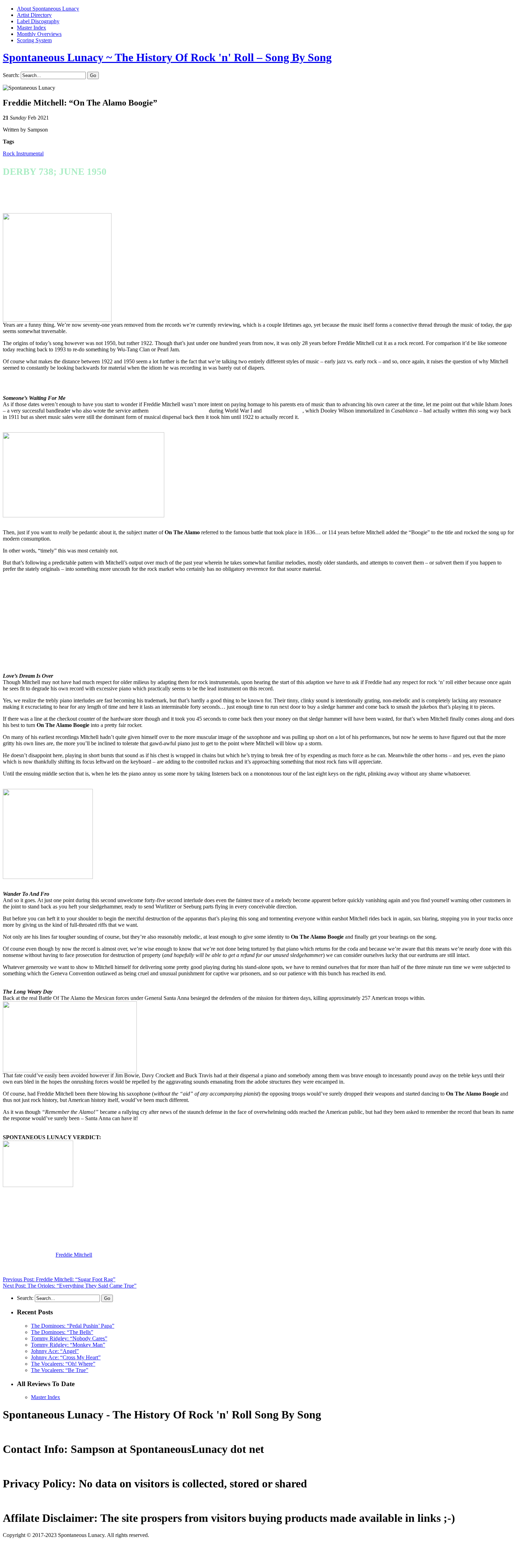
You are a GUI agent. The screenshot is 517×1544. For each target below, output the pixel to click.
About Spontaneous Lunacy (48, 9)
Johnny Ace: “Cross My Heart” (66, 1357)
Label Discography (38, 21)
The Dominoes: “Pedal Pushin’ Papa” (72, 1326)
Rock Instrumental (23, 154)
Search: (11, 75)
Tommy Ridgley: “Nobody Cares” (69, 1338)
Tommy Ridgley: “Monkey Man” (68, 1345)
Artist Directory (34, 15)
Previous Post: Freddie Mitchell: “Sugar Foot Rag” (59, 1279)
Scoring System (34, 40)
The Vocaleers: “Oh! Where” (63, 1364)
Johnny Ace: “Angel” (55, 1351)
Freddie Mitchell (74, 1255)
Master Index (31, 28)
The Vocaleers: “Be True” (59, 1370)
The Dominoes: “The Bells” (62, 1332)
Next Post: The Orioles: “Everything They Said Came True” (69, 1286)
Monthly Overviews (39, 34)
